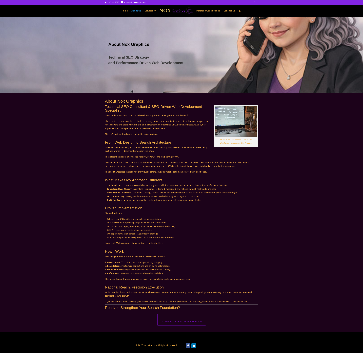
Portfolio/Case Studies (208, 11)
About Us (136, 11)
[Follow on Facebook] (188, 345)
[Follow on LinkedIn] (193, 345)
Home (125, 11)
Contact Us (229, 11)
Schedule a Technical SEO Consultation (182, 321)
